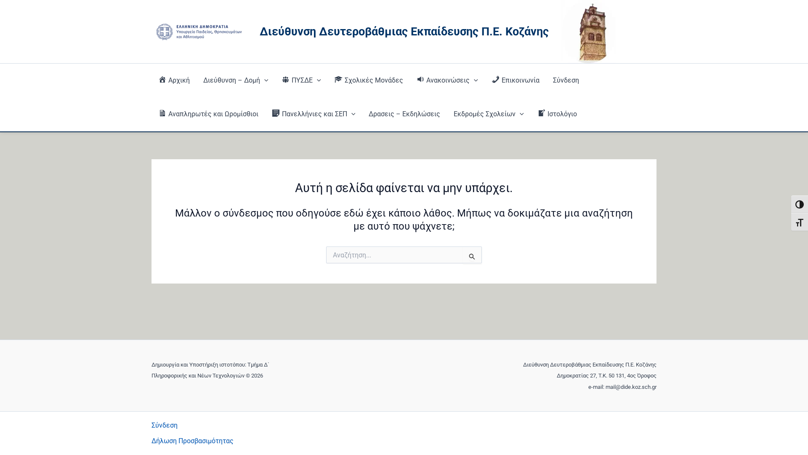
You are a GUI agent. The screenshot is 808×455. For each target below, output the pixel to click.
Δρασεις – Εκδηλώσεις (404, 114)
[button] (264, 80)
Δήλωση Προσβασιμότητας (193, 441)
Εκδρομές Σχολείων (485, 114)
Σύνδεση (566, 80)
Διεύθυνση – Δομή (231, 80)
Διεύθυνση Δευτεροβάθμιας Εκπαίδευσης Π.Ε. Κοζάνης (404, 31)
